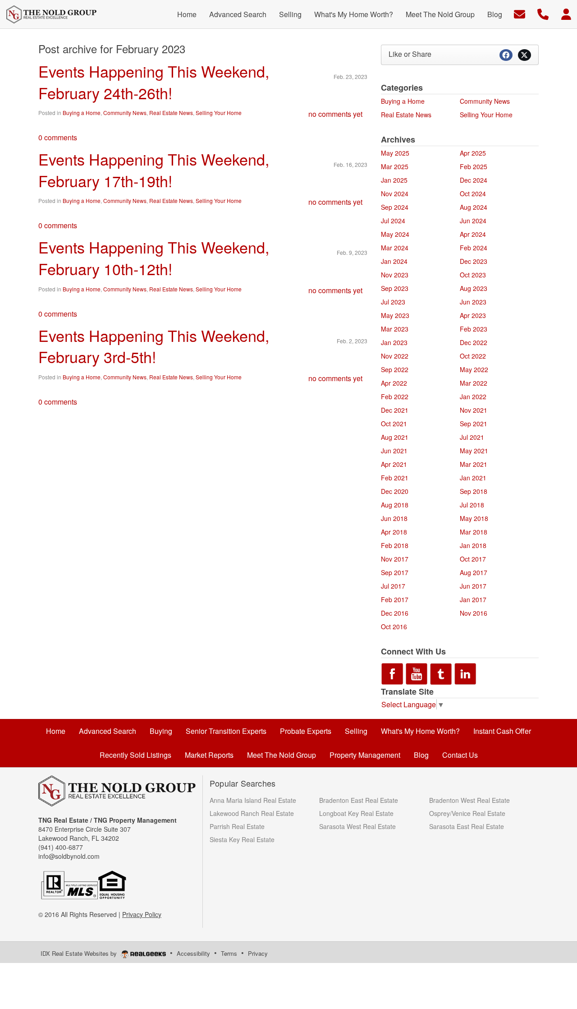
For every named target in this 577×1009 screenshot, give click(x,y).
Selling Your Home (219, 112)
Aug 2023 (473, 288)
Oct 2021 (394, 423)
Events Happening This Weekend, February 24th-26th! (153, 82)
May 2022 (474, 369)
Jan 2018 (473, 545)
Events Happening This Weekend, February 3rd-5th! (153, 346)
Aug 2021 (394, 437)
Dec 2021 (394, 410)
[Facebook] (392, 672)
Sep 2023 (394, 288)
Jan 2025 (394, 179)
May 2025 (395, 152)
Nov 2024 (394, 193)
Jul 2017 (393, 585)
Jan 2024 (394, 261)
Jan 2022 (473, 396)
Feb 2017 (394, 599)
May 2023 (395, 315)
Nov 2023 (394, 274)
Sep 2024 (394, 207)
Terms (229, 953)
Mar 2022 (473, 382)
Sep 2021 (473, 423)
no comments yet (335, 114)
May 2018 (474, 518)
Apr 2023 (473, 315)
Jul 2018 (472, 504)
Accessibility (193, 953)
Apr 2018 (394, 531)
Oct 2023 (473, 274)
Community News (125, 112)
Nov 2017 (394, 558)
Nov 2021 (473, 410)
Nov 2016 (473, 612)
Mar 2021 (473, 464)
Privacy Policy (141, 914)
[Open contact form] (519, 13)
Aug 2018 (394, 504)
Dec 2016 (394, 612)
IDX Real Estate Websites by (80, 953)
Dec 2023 (473, 261)
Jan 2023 (394, 342)
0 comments (57, 137)
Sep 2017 (394, 572)
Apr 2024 (473, 234)
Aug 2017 (473, 572)
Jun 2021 (394, 450)
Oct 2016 (394, 626)
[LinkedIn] (465, 672)
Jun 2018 (394, 518)
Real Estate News (171, 112)
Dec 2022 (473, 342)
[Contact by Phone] (543, 13)
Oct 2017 (473, 558)
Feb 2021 (394, 477)
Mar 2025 (394, 166)
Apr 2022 (394, 382)
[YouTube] (416, 672)
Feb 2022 (394, 396)
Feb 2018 (394, 545)
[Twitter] (441, 672)
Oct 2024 (473, 193)
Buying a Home (82, 112)
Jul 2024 (393, 220)
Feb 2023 (473, 328)
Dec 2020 (394, 491)
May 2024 (395, 234)
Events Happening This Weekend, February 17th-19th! (153, 170)
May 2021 (474, 450)
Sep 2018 (473, 491)
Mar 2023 (394, 328)
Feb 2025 (473, 166)
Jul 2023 (393, 301)
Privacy (258, 953)
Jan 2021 (473, 477)
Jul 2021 (472, 437)
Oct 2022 (473, 355)
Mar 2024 (394, 247)
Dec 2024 (473, 179)
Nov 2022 (394, 355)
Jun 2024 (473, 220)
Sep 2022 (394, 369)
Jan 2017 (473, 599)
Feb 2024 (473, 247)
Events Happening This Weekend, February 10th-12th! (153, 258)
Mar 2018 (473, 531)
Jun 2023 (473, 301)
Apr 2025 (473, 152)
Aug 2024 (473, 207)
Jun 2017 (473, 585)
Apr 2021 (394, 464)
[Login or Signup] (566, 13)
